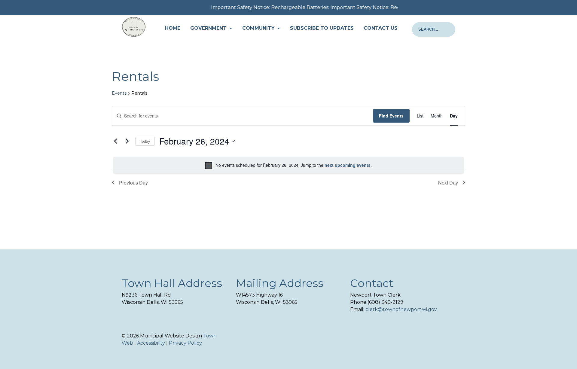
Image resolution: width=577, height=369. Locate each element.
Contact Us (381, 28)
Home (172, 28)
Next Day (448, 182)
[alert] (288, 165)
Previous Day (133, 182)
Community (259, 28)
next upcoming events (348, 165)
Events (119, 93)
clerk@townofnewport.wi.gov (401, 309)
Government (209, 28)
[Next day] (127, 141)
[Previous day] (115, 141)
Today (145, 141)
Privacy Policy (185, 343)
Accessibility (151, 343)
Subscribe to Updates (322, 28)
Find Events (391, 116)
